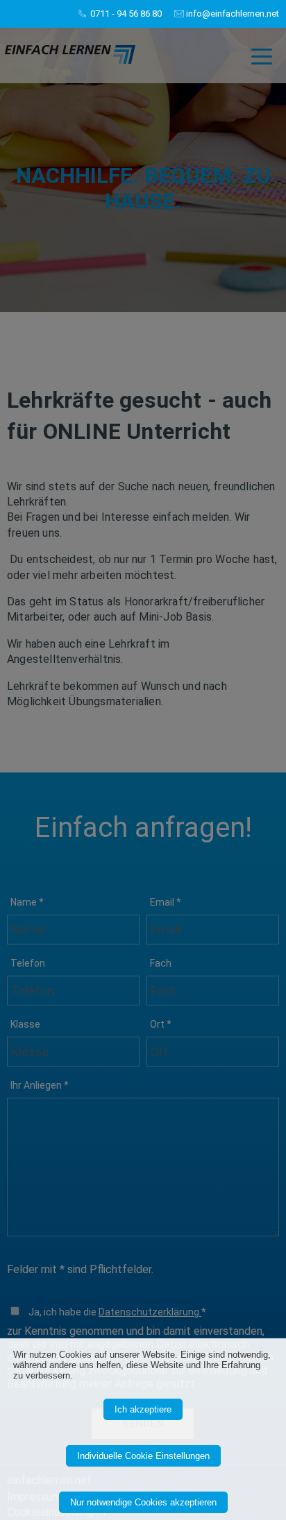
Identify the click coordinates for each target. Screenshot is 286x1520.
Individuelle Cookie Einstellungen (143, 1456)
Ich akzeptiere (143, 1409)
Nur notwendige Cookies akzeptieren (143, 1502)
